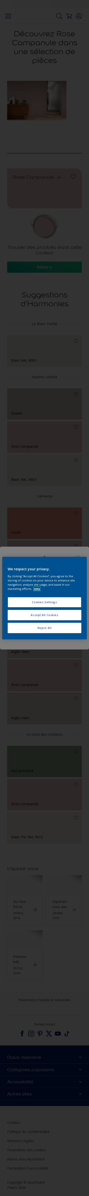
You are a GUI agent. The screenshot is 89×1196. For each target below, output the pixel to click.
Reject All (45, 628)
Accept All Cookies (44, 615)
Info (37, 589)
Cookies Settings (44, 602)
